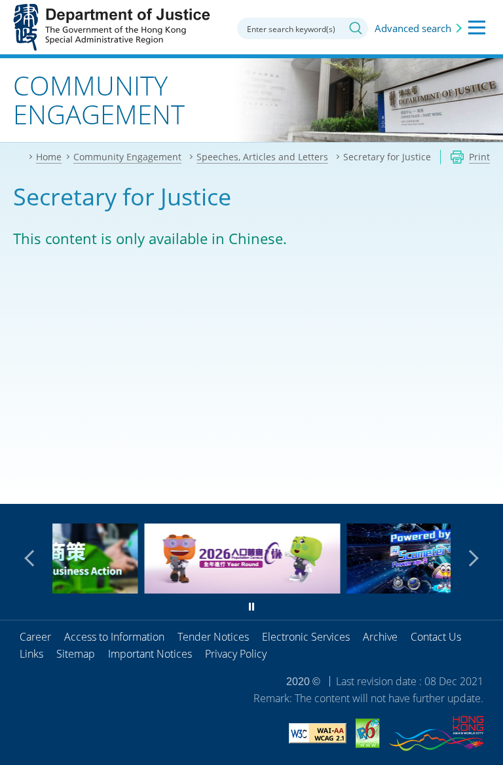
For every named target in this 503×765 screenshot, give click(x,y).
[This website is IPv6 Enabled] (368, 735)
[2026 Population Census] (178, 589)
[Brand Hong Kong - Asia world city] (436, 735)
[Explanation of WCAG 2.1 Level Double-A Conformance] (317, 735)
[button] (33, 558)
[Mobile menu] (477, 27)
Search (355, 28)
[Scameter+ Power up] (381, 589)
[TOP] (485, 486)
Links (31, 654)
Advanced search (413, 28)
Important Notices (150, 654)
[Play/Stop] (251, 606)
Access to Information (114, 637)
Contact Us (436, 637)
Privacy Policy (236, 654)
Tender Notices (213, 637)
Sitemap (75, 654)
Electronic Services (306, 637)
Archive (380, 637)
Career (35, 637)
